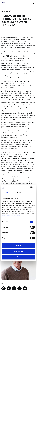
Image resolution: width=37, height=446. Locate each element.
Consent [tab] (6, 192)
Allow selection (18, 251)
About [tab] (30, 192)
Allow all (18, 245)
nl (30, 3)
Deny (18, 257)
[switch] (32, 227)
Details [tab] (18, 192)
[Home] (4, 3)
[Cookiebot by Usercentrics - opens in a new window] (27, 187)
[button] (34, 3)
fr (27, 3)
